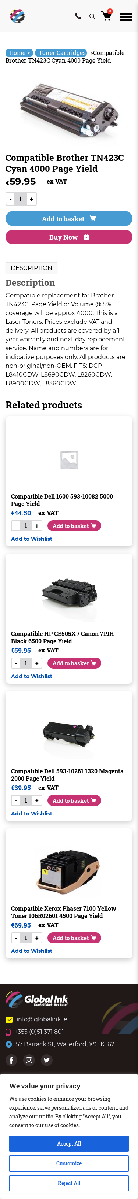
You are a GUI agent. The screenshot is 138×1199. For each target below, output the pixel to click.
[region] (69, 1136)
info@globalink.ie (42, 1019)
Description (31, 267)
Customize (69, 1163)
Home (19, 52)
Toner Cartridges (62, 52)
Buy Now (64, 237)
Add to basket (63, 218)
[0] (107, 17)
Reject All (69, 1183)
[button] (31, 539)
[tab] (31, 268)
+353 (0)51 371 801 (39, 1031)
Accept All (69, 1143)
